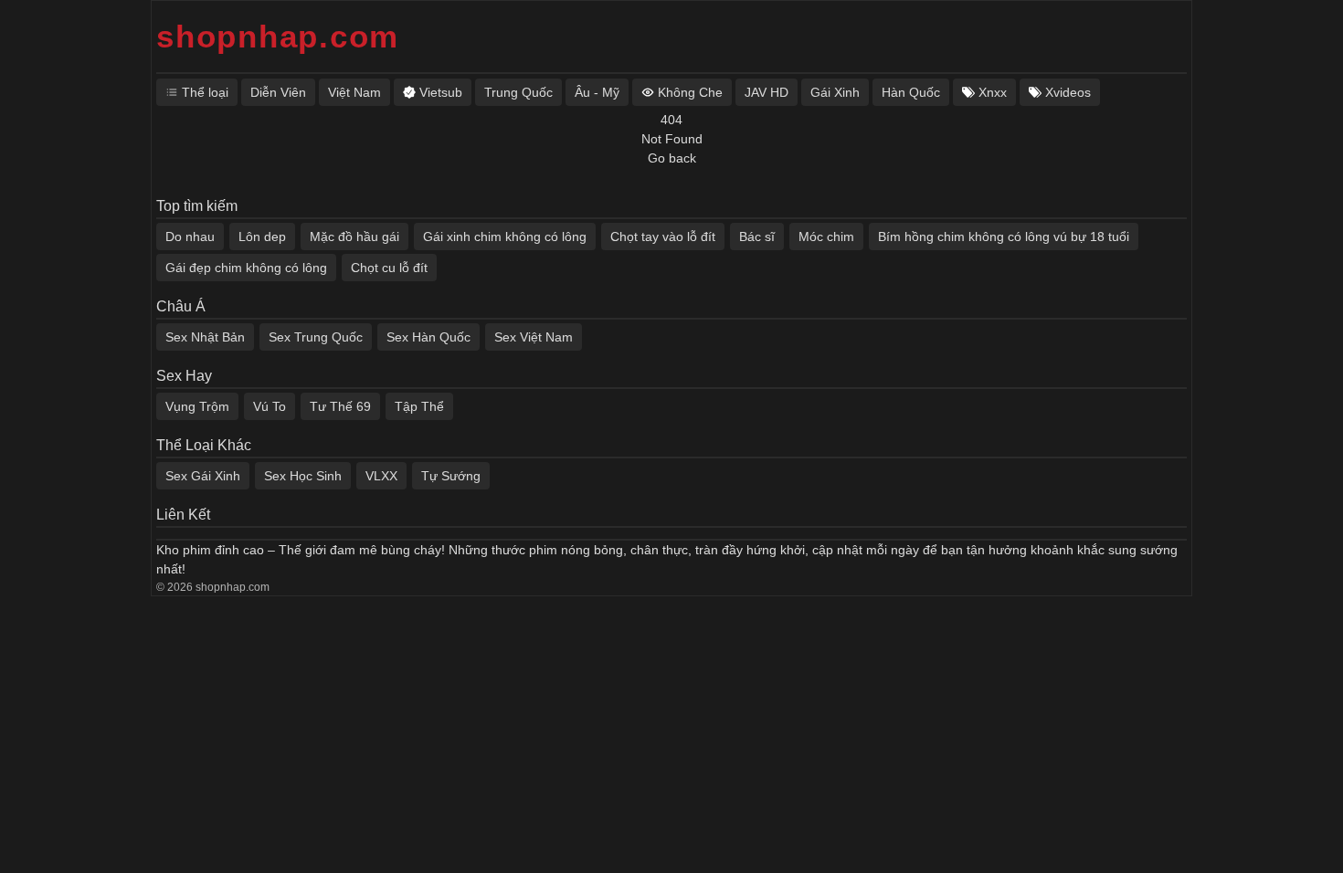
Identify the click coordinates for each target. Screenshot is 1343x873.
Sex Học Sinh (303, 475)
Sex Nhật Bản (205, 337)
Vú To (269, 406)
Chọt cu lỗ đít (389, 267)
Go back (672, 158)
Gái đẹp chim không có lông (246, 267)
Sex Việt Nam (533, 337)
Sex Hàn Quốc (428, 337)
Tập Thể (419, 406)
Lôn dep (262, 236)
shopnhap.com (277, 36)
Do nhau (190, 236)
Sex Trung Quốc (316, 337)
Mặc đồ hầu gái (354, 236)
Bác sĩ (757, 236)
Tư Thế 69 (340, 406)
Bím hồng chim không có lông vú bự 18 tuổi (1003, 236)
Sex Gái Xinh (202, 475)
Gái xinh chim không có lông (505, 236)
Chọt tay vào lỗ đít (662, 236)
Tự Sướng (451, 475)
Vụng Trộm (197, 406)
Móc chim (826, 236)
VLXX (381, 475)
